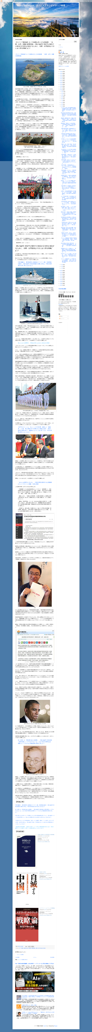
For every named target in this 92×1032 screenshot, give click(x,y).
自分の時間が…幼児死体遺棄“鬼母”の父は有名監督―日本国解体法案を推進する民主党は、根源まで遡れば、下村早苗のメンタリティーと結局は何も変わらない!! (38, 997)
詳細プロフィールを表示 (64, 66)
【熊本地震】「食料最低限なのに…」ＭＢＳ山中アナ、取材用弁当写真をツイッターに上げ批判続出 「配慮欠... (68, 167)
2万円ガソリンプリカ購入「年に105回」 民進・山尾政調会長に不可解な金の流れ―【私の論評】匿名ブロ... (68, 255)
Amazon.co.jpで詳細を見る (44, 841)
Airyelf (44, 1025)
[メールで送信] (28, 946)
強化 (27, 948)
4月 (62, 106)
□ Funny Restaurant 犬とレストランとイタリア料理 (40, 5)
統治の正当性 (42, 948)
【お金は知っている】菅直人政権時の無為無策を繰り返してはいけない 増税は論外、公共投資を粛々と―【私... (68, 151)
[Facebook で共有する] (32, 946)
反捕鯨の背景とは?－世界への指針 (29, 1005)
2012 (61, 276)
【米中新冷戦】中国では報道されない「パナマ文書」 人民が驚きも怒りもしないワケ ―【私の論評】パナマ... (68, 203)
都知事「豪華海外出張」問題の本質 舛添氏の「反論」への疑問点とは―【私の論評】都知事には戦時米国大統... (69, 120)
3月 (62, 264)
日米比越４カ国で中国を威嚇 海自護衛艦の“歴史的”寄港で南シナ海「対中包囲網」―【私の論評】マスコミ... (68, 229)
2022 (61, 78)
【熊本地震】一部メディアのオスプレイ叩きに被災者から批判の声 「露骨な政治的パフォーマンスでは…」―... (68, 161)
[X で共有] (31, 946)
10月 (62, 95)
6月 (62, 102)
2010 (61, 279)
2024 (61, 75)
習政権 (29, 948)
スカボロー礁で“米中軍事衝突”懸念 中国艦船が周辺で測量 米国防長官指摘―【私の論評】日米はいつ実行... (69, 109)
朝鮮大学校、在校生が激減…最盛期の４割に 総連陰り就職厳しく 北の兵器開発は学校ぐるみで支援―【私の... (68, 213)
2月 (62, 266)
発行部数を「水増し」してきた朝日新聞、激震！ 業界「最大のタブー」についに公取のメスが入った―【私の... (68, 208)
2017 (61, 88)
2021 (61, 80)
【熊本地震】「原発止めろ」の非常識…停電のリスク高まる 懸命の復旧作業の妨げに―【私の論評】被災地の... (68, 156)
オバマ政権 (21, 948)
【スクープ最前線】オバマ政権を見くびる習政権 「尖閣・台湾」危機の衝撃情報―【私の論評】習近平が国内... (68, 260)
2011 (61, 277)
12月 (62, 91)
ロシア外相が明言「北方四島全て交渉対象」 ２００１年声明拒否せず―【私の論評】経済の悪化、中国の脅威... (68, 198)
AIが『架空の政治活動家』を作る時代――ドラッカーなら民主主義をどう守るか (34, 963)
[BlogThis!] (29, 946)
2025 (61, 73)
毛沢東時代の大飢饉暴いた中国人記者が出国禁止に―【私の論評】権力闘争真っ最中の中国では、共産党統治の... (68, 219)
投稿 (61, 316)
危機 (25, 948)
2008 (61, 283)
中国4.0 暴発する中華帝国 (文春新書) (46, 834)
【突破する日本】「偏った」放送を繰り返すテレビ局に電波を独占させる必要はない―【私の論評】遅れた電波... (68, 234)
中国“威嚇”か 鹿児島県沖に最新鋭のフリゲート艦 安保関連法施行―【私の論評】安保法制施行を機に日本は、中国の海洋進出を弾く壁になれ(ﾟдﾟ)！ (35, 263)
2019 (61, 84)
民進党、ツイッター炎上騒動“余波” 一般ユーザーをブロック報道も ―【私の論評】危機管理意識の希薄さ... (69, 182)
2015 (61, 270)
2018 (61, 86)
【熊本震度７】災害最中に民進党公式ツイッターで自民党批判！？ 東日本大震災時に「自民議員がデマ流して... (68, 187)
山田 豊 (62, 52)
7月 (62, 100)
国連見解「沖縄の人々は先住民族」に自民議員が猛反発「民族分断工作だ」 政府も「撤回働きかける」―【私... (68, 125)
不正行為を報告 (62, 288)
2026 (61, 71)
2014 (61, 272)
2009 (61, 281)
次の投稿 (17, 957)
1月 (62, 268)
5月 (62, 104)
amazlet (45, 873)
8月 (62, 98)
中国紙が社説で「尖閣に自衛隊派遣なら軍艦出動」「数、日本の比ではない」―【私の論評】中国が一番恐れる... (68, 177)
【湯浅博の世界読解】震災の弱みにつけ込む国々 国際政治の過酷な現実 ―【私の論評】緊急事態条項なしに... (68, 135)
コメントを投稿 (20, 954)
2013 (61, 274)
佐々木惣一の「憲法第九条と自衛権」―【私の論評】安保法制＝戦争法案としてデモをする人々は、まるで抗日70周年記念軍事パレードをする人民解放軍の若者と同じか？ (34, 811)
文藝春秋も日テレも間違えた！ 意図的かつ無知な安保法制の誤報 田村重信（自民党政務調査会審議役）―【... (68, 250)
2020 (61, 82)
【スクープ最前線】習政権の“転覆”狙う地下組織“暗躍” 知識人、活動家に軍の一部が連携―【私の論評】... (69, 239)
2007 (61, 285)
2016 (61, 89)
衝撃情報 (33, 948)
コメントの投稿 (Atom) (22, 959)
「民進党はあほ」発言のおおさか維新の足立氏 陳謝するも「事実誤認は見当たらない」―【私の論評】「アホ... (68, 224)
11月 (62, 93)
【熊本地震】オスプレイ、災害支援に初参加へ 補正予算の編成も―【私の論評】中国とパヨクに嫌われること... (68, 172)
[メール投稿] (26, 946)
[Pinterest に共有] (33, 946)
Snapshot (61, 304)
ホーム (34, 957)
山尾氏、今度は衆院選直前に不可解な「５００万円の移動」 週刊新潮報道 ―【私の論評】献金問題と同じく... (68, 193)
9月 (62, 96)
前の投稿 (52, 957)
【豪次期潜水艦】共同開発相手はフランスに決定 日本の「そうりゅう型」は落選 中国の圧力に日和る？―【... (68, 130)
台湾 (39, 948)
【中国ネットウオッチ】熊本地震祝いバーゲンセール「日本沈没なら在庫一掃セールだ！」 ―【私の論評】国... (68, 140)
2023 (61, 77)
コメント (62, 318)
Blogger (55, 1025)
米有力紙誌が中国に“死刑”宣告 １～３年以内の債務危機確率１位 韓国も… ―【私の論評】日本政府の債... (69, 245)
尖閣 (36, 948)
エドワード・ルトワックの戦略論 (47, 908)
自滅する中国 (43, 872)
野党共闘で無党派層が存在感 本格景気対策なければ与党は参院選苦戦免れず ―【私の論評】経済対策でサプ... (68, 114)
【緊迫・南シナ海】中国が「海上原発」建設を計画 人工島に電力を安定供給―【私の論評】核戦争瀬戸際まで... (68, 146)
